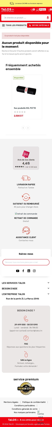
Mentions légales (11, 402)
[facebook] (23, 271)
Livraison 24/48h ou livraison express (29, 3)
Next (28, 128)
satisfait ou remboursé (26, 204)
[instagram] (34, 271)
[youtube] (17, 271)
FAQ (26, 344)
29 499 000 (20, 324)
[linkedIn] (28, 271)
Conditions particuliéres (24, 406)
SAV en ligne (26, 360)
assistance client (26, 237)
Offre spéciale (40, 25)
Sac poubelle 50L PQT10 (25, 108)
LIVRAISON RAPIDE (26, 184)
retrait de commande (26, 218)
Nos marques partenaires (25, 412)
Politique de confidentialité (34, 402)
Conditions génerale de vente (24, 409)
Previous (23, 128)
